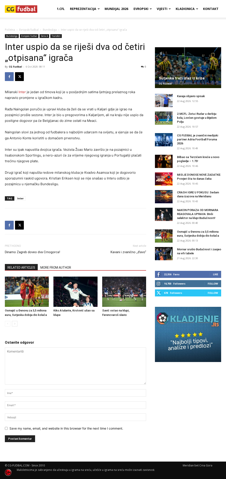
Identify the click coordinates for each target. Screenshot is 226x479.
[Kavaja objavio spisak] (164, 100)
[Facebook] (9, 76)
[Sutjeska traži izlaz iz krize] (188, 67)
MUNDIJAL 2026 (116, 9)
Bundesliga (50, 30)
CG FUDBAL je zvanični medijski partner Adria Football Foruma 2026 (197, 139)
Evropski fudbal (29, 30)
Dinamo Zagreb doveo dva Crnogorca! (32, 252)
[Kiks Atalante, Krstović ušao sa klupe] (75, 292)
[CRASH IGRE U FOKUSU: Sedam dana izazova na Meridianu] (164, 196)
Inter (22, 92)
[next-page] (14, 323)
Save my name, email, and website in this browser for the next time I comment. (66, 428)
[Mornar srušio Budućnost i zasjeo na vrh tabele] (164, 253)
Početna (10, 30)
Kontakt (210, 9)
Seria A (44, 36)
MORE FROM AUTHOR (55, 267)
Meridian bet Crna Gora (197, 465)
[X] (19, 76)
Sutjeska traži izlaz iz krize (182, 78)
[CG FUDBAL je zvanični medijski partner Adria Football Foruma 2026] (164, 139)
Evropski (141, 9)
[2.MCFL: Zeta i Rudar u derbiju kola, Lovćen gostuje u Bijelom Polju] (164, 118)
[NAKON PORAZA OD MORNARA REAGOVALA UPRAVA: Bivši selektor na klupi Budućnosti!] (164, 214)
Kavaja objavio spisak (191, 96)
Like (215, 274)
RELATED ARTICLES (21, 267)
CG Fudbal (15, 66)
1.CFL (61, 9)
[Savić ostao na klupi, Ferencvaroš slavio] (124, 292)
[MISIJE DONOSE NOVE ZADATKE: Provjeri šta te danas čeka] (164, 179)
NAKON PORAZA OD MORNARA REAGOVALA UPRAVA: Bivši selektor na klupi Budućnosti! (197, 214)
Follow (213, 283)
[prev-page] (7, 323)
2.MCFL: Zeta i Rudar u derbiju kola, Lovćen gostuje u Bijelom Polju (197, 117)
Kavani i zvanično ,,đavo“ (128, 252)
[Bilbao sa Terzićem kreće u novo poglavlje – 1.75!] (164, 161)
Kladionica (185, 9)
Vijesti (162, 9)
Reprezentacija (83, 9)
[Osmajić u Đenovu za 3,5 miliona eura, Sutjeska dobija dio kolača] (27, 292)
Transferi (56, 36)
